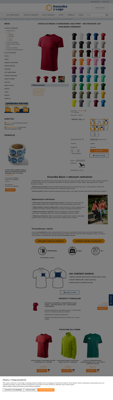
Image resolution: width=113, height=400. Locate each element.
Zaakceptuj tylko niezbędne (13, 390)
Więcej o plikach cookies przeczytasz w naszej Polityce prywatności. (22, 386)
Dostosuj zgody (30, 390)
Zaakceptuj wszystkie (46, 390)
